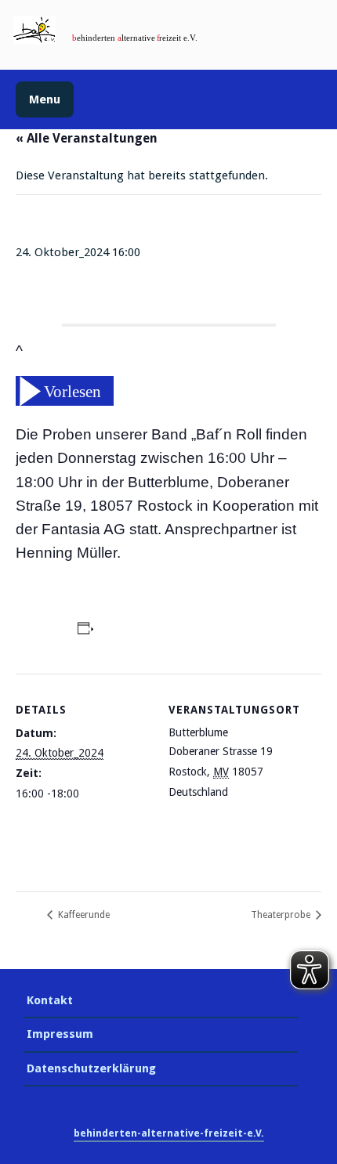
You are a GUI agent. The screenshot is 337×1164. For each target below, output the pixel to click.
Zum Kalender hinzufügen (170, 630)
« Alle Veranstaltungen (87, 138)
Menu (44, 99)
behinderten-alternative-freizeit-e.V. (169, 1133)
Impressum (60, 1034)
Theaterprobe (282, 914)
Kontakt (50, 1000)
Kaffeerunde (83, 914)
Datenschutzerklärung (91, 1068)
